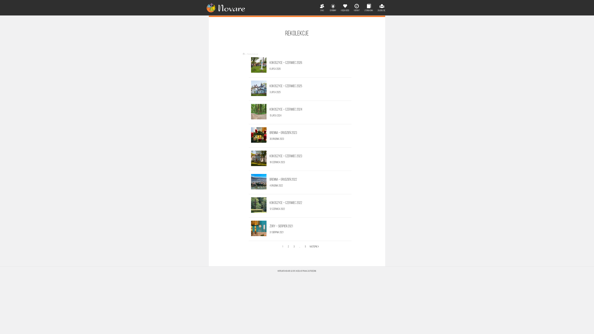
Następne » (314, 246)
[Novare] (226, 7)
